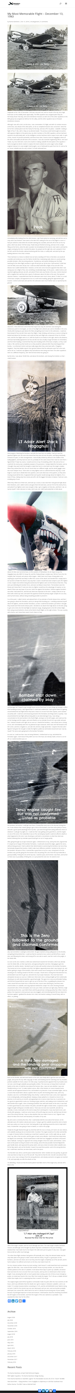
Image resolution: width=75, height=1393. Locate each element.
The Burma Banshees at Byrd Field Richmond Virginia (23, 1373)
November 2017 (12, 1359)
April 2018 (10, 1345)
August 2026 (11, 1317)
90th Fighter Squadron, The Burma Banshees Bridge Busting (25, 1376)
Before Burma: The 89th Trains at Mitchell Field (22, 1384)
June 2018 (10, 1340)
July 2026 (10, 1320)
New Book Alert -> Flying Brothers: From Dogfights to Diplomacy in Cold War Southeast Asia (35, 1381)
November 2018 (12, 1326)
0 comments (44, 21)
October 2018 (12, 1328)
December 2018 (12, 1323)
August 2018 (11, 1334)
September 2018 (12, 1331)
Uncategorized (34, 21)
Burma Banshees (14, 21)
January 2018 (11, 1354)
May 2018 (10, 1342)
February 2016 (12, 1362)
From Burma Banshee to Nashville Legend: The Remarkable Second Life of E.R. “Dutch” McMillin (36, 1379)
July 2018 (10, 1337)
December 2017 (12, 1356)
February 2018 (12, 1351)
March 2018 (11, 1348)
